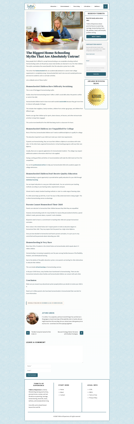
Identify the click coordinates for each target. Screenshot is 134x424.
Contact (62, 395)
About (62, 392)
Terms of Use (93, 395)
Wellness (97, 6)
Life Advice (87, 6)
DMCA (91, 392)
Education (53, 6)
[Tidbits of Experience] (32, 6)
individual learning (32, 180)
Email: (88, 61)
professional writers (39, 165)
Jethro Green (48, 313)
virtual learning (40, 267)
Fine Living (76, 6)
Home (62, 390)
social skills (62, 102)
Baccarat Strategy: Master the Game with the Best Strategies (68, 333)
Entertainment (65, 6)
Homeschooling (58, 303)
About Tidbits (96, 36)
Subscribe (96, 74)
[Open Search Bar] (105, 6)
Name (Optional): (90, 54)
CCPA (90, 390)
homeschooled (40, 71)
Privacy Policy (93, 398)
